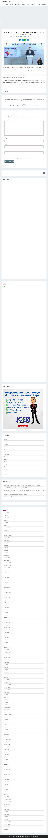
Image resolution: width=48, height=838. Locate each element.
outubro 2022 (7, 627)
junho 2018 (6, 754)
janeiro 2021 (6, 679)
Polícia (28, 4)
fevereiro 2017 (7, 794)
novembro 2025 (7, 535)
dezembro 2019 (7, 712)
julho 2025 (6, 545)
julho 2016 (6, 811)
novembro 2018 (7, 742)
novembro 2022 (7, 625)
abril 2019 (6, 729)
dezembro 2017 (7, 769)
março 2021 (6, 674)
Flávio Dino (6, 454)
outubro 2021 (7, 657)
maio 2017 (6, 786)
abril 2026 (6, 522)
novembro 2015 (7, 821)
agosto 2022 (6, 632)
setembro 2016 (7, 806)
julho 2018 (6, 752)
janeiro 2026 (6, 530)
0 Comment (36, 36)
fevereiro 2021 (7, 677)
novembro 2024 (7, 565)
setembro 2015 (7, 826)
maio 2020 (6, 699)
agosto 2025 (6, 542)
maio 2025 (6, 550)
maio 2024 (6, 580)
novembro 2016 (7, 801)
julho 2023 (6, 605)
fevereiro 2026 (7, 527)
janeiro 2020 (6, 709)
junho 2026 (6, 517)
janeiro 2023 (6, 620)
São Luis (5, 469)
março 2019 (6, 732)
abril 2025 (6, 552)
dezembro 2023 (7, 592)
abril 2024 (6, 582)
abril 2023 (6, 612)
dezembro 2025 (7, 532)
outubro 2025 (7, 537)
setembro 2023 (7, 600)
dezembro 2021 (7, 652)
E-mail (6, 144)
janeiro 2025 (6, 560)
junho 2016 (6, 814)
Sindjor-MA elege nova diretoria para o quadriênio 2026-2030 (17, 487)
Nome (6, 138)
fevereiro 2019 (7, 734)
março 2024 (6, 585)
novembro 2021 (7, 654)
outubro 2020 (7, 687)
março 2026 (6, 525)
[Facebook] (20, 40)
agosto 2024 (6, 572)
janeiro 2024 (6, 590)
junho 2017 (6, 784)
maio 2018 (6, 757)
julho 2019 (6, 724)
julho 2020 (6, 694)
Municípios (17, 4)
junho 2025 (6, 547)
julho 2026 (6, 515)
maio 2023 (6, 610)
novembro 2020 (7, 684)
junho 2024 (6, 577)
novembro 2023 (7, 595)
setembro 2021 (7, 659)
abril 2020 (6, 702)
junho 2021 (6, 667)
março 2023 (6, 615)
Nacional (12, 4)
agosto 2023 (6, 602)
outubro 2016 (7, 804)
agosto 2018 (6, 749)
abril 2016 (6, 819)
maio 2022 (6, 639)
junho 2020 (6, 697)
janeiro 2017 (6, 796)
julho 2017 (6, 781)
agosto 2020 (6, 692)
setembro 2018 (7, 747)
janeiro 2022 (6, 649)
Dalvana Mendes (7, 1)
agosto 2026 (6, 512)
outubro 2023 (7, 597)
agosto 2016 (6, 809)
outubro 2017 (7, 774)
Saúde (5, 471)
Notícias (6, 91)
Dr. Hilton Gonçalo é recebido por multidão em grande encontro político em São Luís (22, 485)
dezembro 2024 (7, 562)
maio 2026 (6, 520)
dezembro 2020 (7, 682)
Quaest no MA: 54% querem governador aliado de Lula (15, 494)
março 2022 (6, 644)
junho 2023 (6, 607)
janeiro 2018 (6, 767)
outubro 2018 (7, 744)
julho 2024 (6, 575)
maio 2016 (6, 816)
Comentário (7, 120)
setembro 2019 (7, 719)
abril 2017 (6, 789)
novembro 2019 (7, 714)
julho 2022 (6, 634)
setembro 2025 (7, 540)
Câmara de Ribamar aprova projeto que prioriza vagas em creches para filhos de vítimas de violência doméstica (24, 99)
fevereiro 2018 (7, 764)
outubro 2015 (7, 824)
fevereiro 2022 (7, 647)
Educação (6, 441)
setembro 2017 (7, 776)
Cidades (5, 439)
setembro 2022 (7, 630)
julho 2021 (6, 664)
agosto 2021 (6, 662)
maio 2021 (6, 669)
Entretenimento (7, 446)
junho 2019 (6, 727)
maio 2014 (6, 829)
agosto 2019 (6, 722)
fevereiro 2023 (7, 617)
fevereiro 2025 (7, 557)
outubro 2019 (7, 717)
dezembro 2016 (7, 799)
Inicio (7, 4)
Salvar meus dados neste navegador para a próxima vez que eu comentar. (19, 158)
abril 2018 (6, 759)
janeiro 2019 (6, 737)
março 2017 (6, 791)
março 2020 (6, 704)
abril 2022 (6, 642)
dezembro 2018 (7, 739)
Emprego (44, 4)
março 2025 (6, 555)
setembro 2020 (7, 689)
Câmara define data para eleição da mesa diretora (14, 496)
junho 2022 (6, 637)
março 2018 (6, 762)
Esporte (33, 4)
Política (23, 4)
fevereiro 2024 (7, 587)
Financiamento (7, 451)
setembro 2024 (7, 570)
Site (5, 150)
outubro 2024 (7, 567)
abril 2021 (6, 672)
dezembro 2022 (7, 622)
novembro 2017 (7, 772)
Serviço (38, 4)
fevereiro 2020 (7, 707)
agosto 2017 (6, 779)
